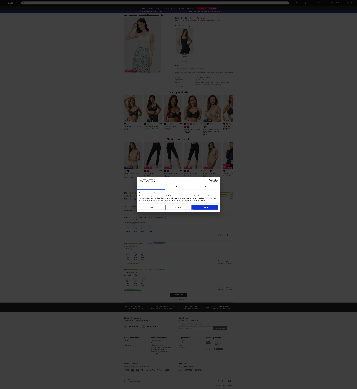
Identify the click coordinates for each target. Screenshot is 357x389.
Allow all (205, 207)
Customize (177, 207)
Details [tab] (178, 187)
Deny (151, 207)
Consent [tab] (150, 187)
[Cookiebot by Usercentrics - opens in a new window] (210, 180)
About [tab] (206, 187)
